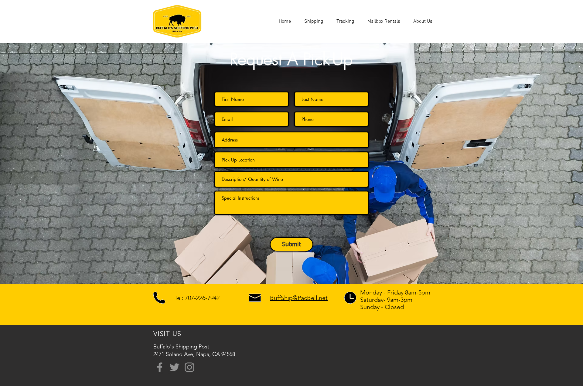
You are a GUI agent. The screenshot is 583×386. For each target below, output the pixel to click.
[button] (314, 21)
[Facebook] (159, 367)
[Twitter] (174, 367)
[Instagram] (189, 367)
